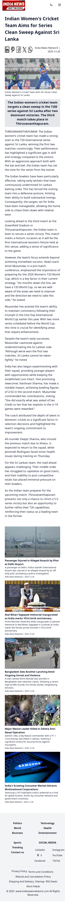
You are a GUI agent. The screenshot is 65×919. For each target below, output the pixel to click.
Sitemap (40, 881)
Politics (17, 823)
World (17, 828)
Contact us (17, 852)
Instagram (56, 850)
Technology (47, 823)
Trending (17, 847)
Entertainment (48, 833)
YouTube (56, 855)
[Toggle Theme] (51, 5)
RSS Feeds (51, 881)
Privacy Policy (19, 871)
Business (17, 833)
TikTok (56, 860)
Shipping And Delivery (21, 881)
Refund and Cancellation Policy (33, 876)
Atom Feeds (33, 886)
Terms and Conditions (40, 871)
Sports (17, 842)
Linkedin (39, 850)
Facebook (39, 860)
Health (48, 828)
